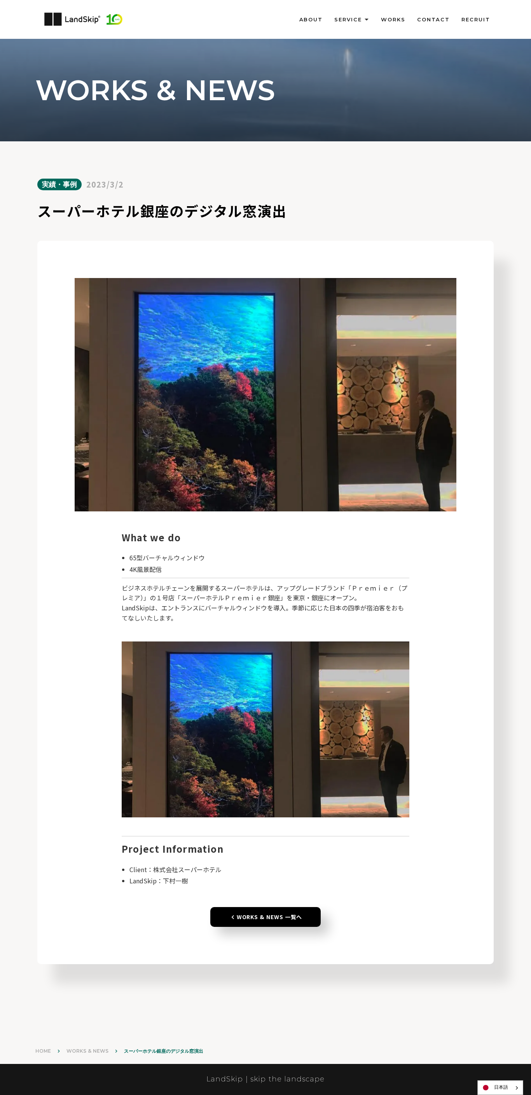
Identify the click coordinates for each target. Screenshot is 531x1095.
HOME (43, 1051)
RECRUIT (475, 19)
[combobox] (500, 1087)
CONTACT (433, 19)
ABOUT (311, 19)
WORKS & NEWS (87, 1051)
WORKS (393, 19)
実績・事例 (59, 184)
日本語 (501, 1087)
